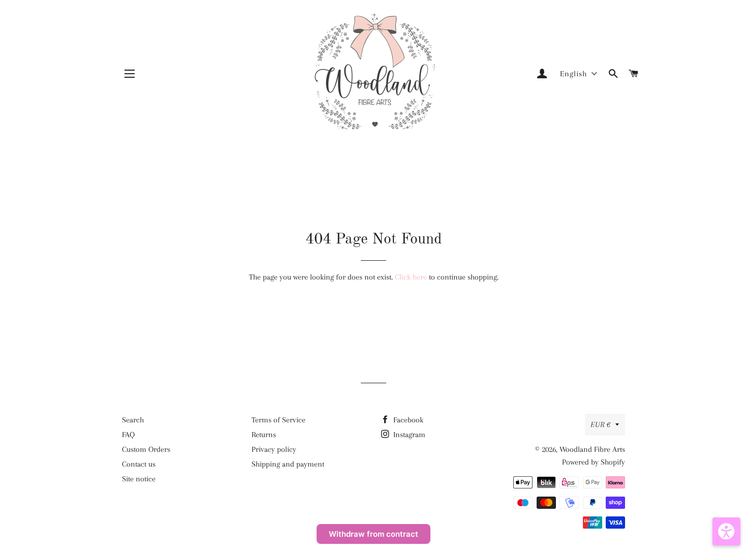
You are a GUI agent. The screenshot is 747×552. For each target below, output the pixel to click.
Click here (411, 277)
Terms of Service (278, 419)
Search (133, 419)
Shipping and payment (288, 464)
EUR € (600, 424)
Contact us (138, 464)
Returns (264, 434)
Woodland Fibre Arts (592, 449)
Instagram (408, 434)
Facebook (407, 419)
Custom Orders (146, 449)
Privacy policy (274, 449)
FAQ (128, 434)
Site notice (138, 478)
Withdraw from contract (373, 534)
